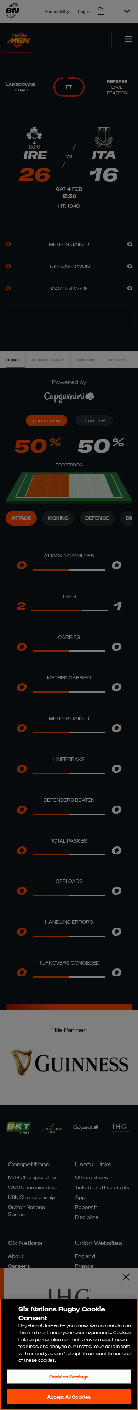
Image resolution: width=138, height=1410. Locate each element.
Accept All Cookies (69, 1396)
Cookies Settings (69, 1376)
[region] (69, 1354)
